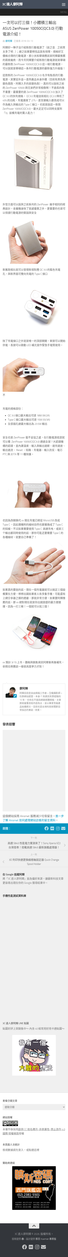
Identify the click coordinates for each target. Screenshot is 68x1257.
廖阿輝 (8, 41)
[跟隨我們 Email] (63, 828)
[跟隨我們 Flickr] (52, 828)
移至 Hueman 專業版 (46, 1239)
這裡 (36, 1150)
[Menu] (63, 4)
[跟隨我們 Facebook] (46, 828)
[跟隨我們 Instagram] (58, 828)
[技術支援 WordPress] (22, 1239)
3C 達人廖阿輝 (12, 4)
